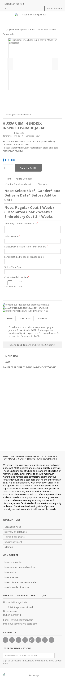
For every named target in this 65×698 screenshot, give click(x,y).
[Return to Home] (4, 30)
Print (8, 178)
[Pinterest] (38, 640)
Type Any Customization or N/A (21, 223)
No (20, 286)
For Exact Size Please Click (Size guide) (24, 256)
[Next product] (61, 33)
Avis (7, 362)
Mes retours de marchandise (20, 567)
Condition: (30, 135)
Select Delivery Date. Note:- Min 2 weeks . (26, 246)
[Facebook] (5, 640)
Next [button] (55, 64)
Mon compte (10, 555)
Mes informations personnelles (21, 582)
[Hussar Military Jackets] (32, 18)
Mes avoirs (10, 572)
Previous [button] (10, 64)
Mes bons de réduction (17, 587)
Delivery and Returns (16, 531)
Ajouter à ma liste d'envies (19, 184)
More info (11, 356)
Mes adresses (12, 577)
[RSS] (51, 640)
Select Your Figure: (14, 267)
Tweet (9, 318)
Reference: (8, 135)
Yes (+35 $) (9, 286)
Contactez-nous (54, 8)
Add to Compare (24, 178)
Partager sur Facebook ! (18, 114)
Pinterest (42, 318)
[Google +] (18, 640)
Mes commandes (14, 562)
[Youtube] (25, 640)
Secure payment (13, 541)
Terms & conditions (15, 536)
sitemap (9, 547)
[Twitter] (12, 640)
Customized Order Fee (16, 277)
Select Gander (12, 236)
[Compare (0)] (42, 8)
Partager (25, 318)
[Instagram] (45, 640)
